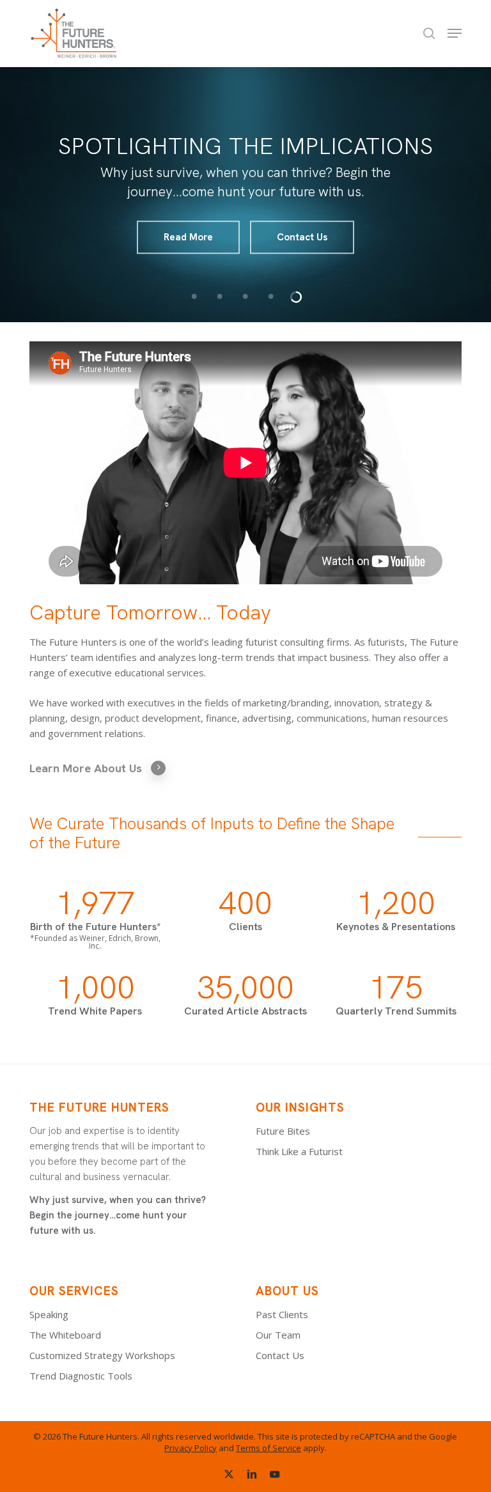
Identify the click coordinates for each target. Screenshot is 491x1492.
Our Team (278, 1334)
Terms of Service (268, 1448)
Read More (188, 237)
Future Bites (283, 1130)
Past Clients (282, 1314)
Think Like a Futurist (299, 1151)
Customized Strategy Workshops (102, 1355)
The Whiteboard (65, 1334)
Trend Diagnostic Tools (80, 1375)
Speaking (48, 1314)
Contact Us (302, 237)
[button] (455, 33)
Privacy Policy (190, 1448)
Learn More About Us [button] (85, 768)
